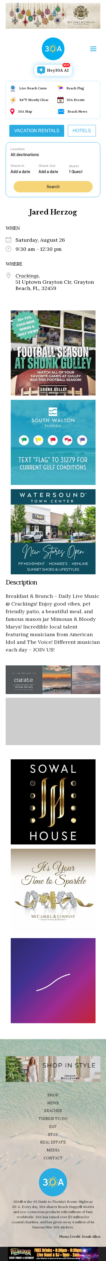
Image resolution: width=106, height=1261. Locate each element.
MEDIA (53, 1150)
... (24, 171)
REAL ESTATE (53, 1142)
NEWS (53, 1103)
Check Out (46, 166)
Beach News (77, 111)
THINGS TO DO (53, 1118)
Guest (74, 166)
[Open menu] (93, 49)
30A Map (25, 111)
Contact (53, 1158)
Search (53, 186)
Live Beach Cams (33, 88)
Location (17, 149)
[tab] (36, 131)
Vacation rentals (36, 130)
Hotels (82, 130)
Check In (17, 166)
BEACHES (53, 1110)
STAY (53, 1134)
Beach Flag (75, 88)
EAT (53, 1126)
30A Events (75, 100)
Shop (53, 1095)
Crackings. (28, 276)
